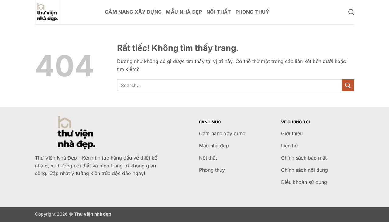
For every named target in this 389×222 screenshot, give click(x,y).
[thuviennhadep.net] (65, 12)
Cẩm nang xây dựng (133, 12)
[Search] (351, 12)
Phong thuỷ (253, 12)
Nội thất (218, 12)
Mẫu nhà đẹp (184, 12)
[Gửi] (348, 85)
